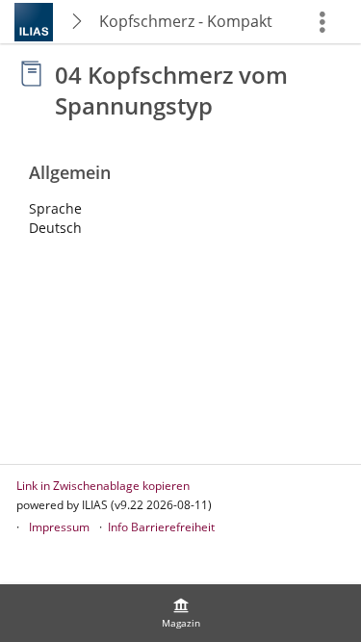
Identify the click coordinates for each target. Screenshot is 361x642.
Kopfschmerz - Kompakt (185, 21)
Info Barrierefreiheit (161, 527)
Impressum (59, 527)
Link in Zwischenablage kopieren (103, 485)
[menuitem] (180, 613)
